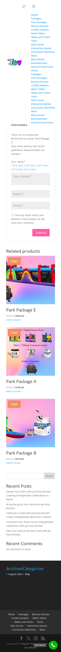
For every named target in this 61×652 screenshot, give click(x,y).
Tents (40, 621)
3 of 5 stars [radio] (43, 165)
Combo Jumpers (20, 618)
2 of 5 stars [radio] (30, 165)
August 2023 (15, 574)
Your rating (18, 161)
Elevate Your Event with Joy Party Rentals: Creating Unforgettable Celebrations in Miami (28, 495)
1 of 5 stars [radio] (17, 165)
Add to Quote (13, 319)
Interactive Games (37, 625)
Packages (23, 614)
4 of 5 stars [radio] (17, 169)
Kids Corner (16, 625)
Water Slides (39, 618)
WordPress (30, 647)
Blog (27, 574)
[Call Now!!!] (53, 645)
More (42, 629)
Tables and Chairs (24, 621)
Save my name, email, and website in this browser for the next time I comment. (28, 219)
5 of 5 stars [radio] (30, 169)
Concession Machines (24, 629)
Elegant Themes (30, 643)
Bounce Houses (40, 614)
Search (49, 475)
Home (11, 614)
